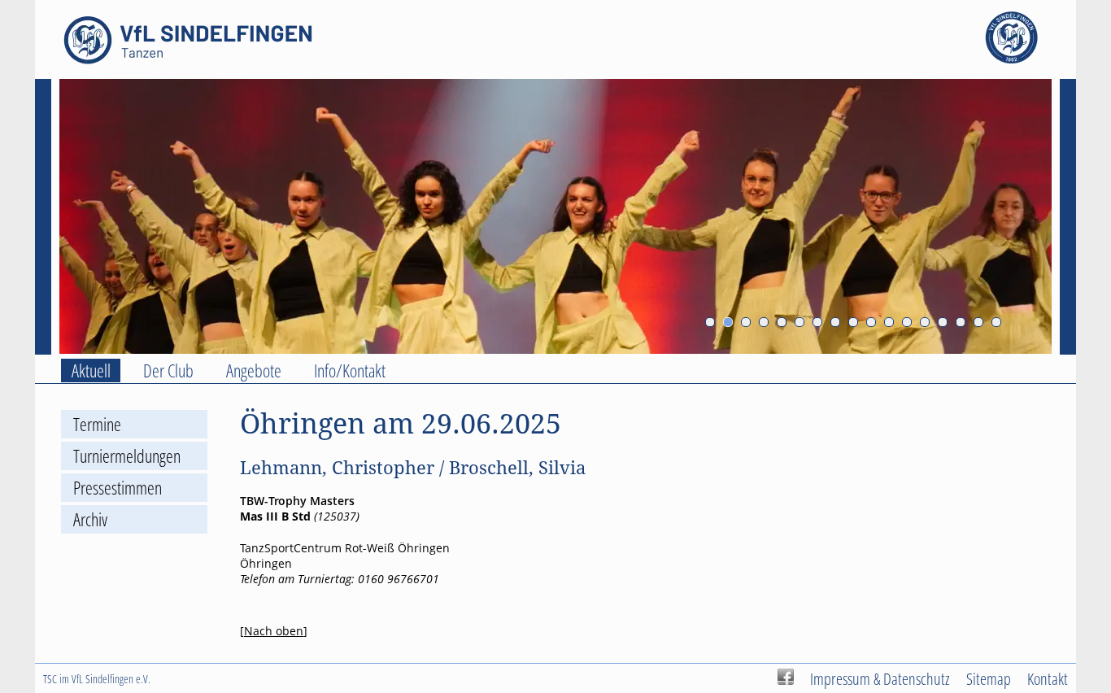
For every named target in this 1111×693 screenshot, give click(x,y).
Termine (97, 424)
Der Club (168, 370)
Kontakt (1047, 678)
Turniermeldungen (127, 456)
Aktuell (91, 370)
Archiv (90, 519)
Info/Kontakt (350, 370)
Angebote (253, 370)
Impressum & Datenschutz (880, 678)
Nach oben (273, 631)
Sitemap (988, 678)
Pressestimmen (117, 487)
